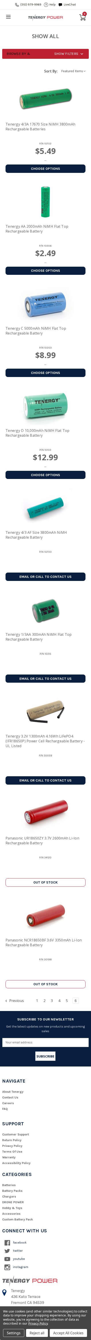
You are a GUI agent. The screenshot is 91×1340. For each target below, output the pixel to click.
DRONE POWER (13, 1202)
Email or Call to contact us (45, 577)
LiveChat (70, 4)
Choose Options (45, 168)
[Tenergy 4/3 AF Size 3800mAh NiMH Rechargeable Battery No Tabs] (45, 508)
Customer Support (15, 1134)
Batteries (9, 1185)
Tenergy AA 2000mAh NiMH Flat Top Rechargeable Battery (37, 229)
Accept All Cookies (68, 1333)
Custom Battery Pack (17, 1219)
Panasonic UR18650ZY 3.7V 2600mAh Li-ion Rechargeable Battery (42, 840)
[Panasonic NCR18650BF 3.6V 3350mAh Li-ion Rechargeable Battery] (45, 915)
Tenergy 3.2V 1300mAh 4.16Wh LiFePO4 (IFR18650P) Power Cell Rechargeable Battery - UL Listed (45, 741)
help (52, 4)
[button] (45, 54)
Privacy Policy (12, 1146)
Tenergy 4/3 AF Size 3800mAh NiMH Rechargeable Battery (36, 535)
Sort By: (51, 71)
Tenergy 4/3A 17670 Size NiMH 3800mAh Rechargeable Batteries (40, 126)
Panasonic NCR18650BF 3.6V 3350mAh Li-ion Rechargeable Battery (44, 942)
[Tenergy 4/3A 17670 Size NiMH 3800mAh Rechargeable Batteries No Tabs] (45, 100)
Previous (16, 1000)
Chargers (9, 1196)
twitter (17, 1251)
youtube (18, 1259)
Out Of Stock (45, 882)
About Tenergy (12, 1092)
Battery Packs (12, 1191)
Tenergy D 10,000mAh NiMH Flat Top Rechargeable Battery (37, 433)
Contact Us (10, 1097)
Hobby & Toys (12, 1208)
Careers (8, 1103)
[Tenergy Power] (45, 17)
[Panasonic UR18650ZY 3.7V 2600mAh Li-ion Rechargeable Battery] (45, 814)
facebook (19, 1242)
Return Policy (11, 1140)
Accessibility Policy (16, 1163)
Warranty (8, 1157)
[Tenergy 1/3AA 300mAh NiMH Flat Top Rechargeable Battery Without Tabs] (45, 610)
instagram (20, 1267)
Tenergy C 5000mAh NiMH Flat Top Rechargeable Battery (36, 331)
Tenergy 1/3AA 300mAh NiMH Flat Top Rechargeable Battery (39, 637)
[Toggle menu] (8, 17)
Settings (14, 1333)
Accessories (11, 1214)
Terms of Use (12, 1151)
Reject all (37, 1333)
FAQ (5, 1109)
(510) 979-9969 (30, 4)
